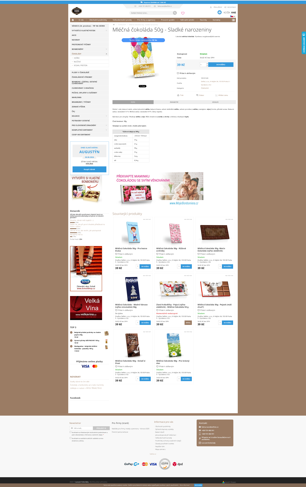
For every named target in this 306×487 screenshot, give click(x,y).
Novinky (203, 20)
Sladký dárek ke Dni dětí (79, 381)
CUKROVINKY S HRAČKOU (83, 88)
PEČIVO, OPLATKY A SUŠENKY (84, 93)
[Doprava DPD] (178, 464)
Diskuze (215, 102)
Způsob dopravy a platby (164, 429)
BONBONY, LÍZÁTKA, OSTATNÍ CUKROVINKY (84, 83)
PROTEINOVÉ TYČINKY (81, 44)
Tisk (181, 95)
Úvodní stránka (73, 19)
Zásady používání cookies (164, 443)
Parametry (174, 102)
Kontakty (216, 20)
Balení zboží (159, 432)
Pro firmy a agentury (146, 20)
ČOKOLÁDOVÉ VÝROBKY (82, 77)
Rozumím (198, 485)
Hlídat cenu (223, 95)
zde (191, 485)
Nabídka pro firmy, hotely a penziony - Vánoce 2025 (130, 429)
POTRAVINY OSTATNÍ (81, 120)
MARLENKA (77, 97)
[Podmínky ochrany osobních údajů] (165, 464)
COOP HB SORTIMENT (81, 134)
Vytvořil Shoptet (230, 482)
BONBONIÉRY (77, 49)
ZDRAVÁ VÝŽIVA (78, 107)
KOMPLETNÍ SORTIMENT (82, 130)
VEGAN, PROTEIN (80, 65)
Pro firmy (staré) (120, 423)
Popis (133, 102)
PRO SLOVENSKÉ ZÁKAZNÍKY (84, 125)
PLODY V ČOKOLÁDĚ (80, 72)
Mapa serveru (160, 449)
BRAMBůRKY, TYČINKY (81, 102)
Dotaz (201, 95)
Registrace (231, 7)
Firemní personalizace (120, 432)
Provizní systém (168, 20)
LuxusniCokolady (209, 443)
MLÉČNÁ (77, 62)
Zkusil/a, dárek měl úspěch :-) (82, 220)
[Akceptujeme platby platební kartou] (149, 464)
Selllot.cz (153, 454)
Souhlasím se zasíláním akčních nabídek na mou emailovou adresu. (87, 439)
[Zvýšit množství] (207, 63)
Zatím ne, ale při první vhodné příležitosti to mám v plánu (87, 225)
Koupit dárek (89, 169)
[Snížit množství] (207, 65)
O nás (81, 20)
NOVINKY (76, 40)
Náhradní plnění (187, 20)
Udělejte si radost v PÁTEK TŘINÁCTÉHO (86, 388)
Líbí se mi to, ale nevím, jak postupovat (85, 230)
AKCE (74, 35)
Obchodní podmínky (98, 20)
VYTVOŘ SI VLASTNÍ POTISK (83, 30)
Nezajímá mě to (76, 234)
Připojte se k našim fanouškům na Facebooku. (216, 438)
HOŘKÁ (77, 58)
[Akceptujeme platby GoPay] (131, 464)
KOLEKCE (75, 116)
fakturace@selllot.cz (210, 427)
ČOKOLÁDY (76, 54)
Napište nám (160, 446)
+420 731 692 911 (208, 430)
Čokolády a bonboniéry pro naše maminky (87, 385)
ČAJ (73, 111)
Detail (188, 323)
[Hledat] (175, 13)
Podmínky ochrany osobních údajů (168, 441)
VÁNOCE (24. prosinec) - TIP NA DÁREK (88, 26)
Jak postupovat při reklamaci (165, 435)
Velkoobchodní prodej (122, 20)
